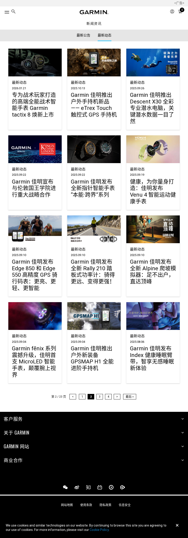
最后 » (130, 396)
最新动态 (104, 35)
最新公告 (83, 35)
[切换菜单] (3, 11)
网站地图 (67, 505)
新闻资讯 (94, 23)
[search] (13, 12)
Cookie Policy (99, 530)
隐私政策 (105, 505)
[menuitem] (13, 12)
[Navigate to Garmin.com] (94, 12)
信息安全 (125, 505)
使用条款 (86, 505)
